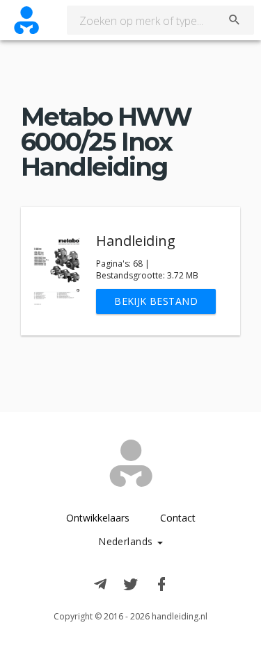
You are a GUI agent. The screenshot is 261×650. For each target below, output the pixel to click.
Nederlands (127, 541)
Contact (178, 517)
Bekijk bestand (156, 301)
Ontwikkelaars (97, 517)
